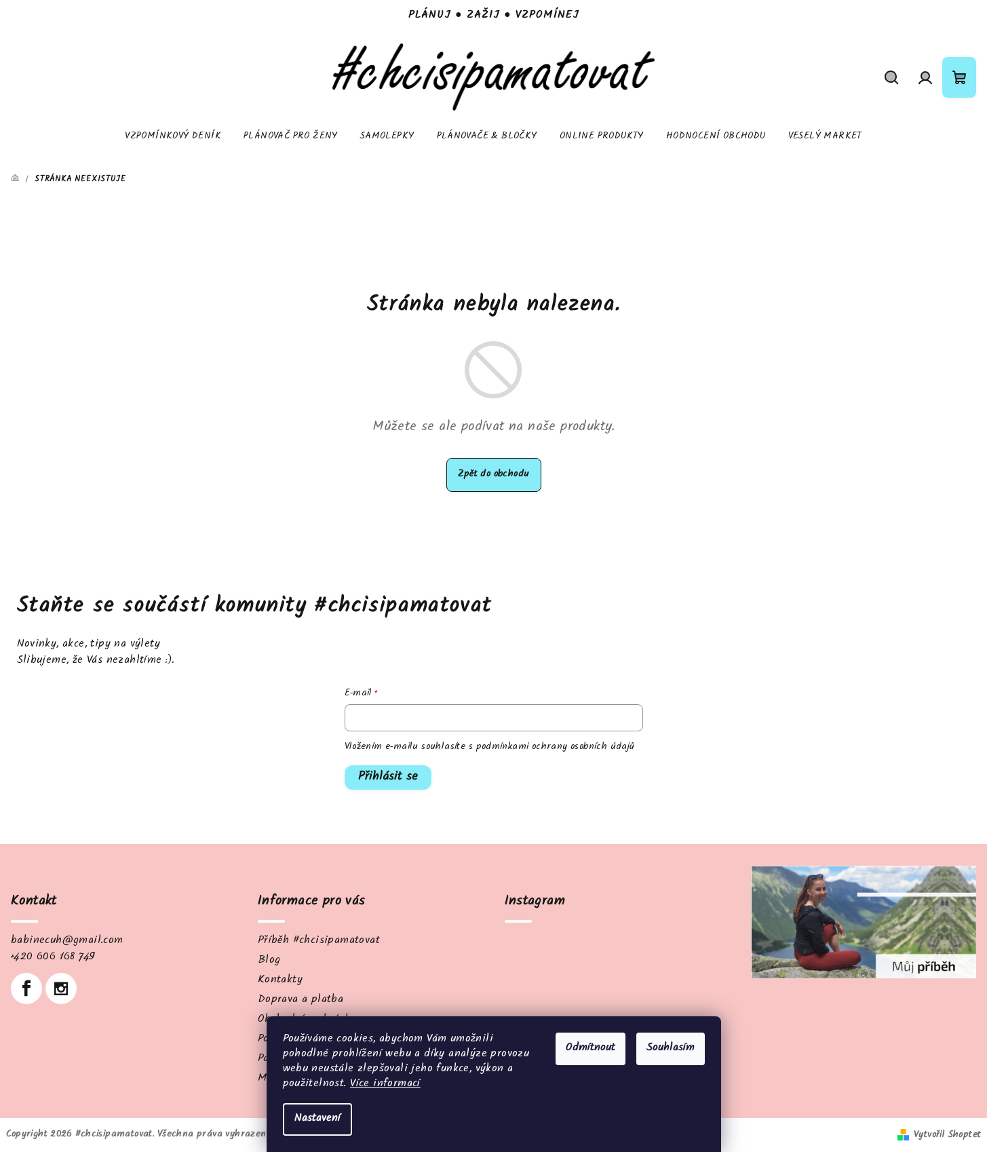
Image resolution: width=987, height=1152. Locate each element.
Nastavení (317, 1119)
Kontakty (280, 980)
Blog (269, 961)
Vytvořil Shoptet (947, 1136)
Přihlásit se (388, 777)
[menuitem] (173, 137)
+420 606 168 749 (52, 957)
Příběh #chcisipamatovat (319, 941)
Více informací (385, 1084)
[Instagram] (61, 988)
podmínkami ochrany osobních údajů (555, 747)
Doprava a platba (300, 1000)
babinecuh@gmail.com (67, 941)
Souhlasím (670, 1048)
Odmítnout (590, 1048)
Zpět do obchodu (494, 475)
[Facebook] (26, 988)
